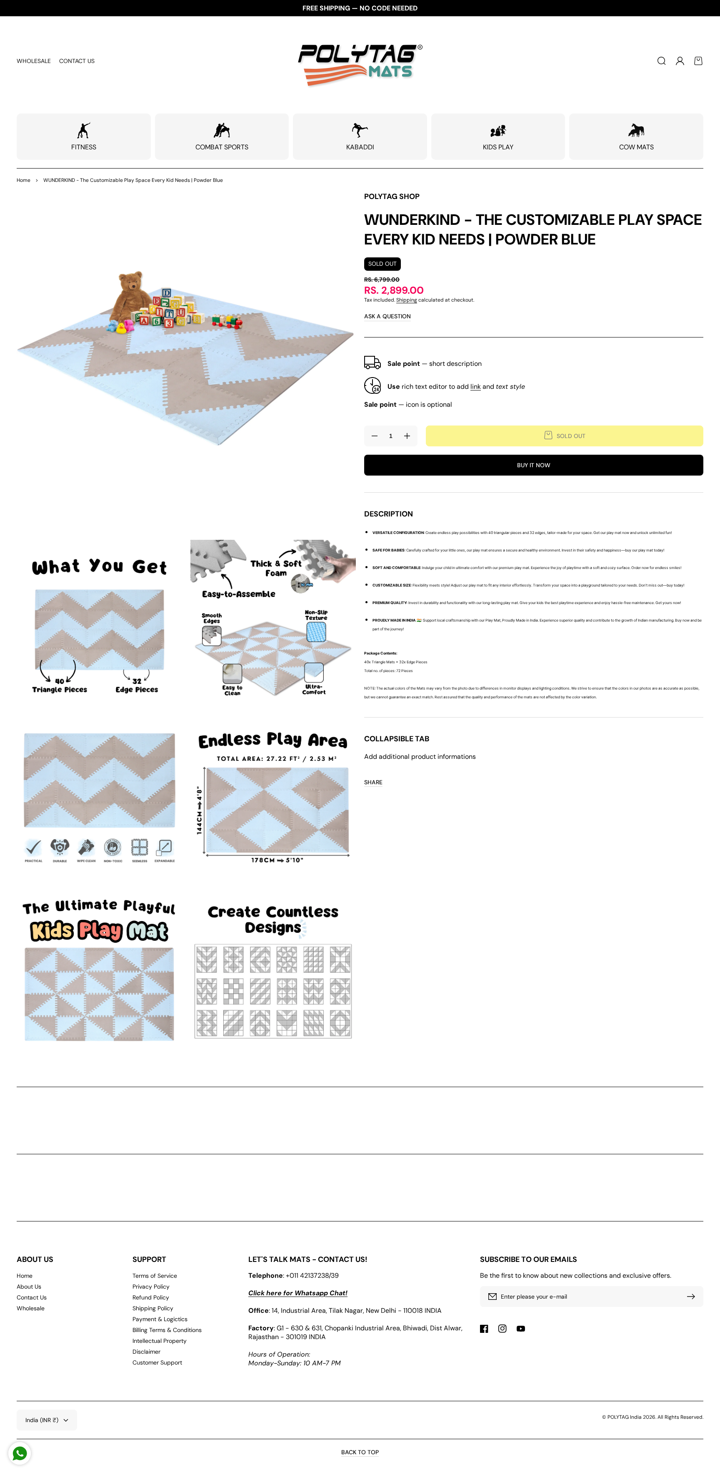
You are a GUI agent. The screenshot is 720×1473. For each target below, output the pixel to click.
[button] (661, 61)
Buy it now (533, 465)
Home (23, 180)
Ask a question (387, 316)
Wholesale (31, 1308)
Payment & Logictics (160, 1319)
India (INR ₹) (41, 1420)
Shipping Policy (152, 1308)
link (475, 386)
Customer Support (157, 1362)
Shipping (406, 300)
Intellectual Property (159, 1341)
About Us (29, 1286)
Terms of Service (154, 1275)
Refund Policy (150, 1297)
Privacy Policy (151, 1286)
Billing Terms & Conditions (167, 1330)
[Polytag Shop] (360, 61)
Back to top (360, 1452)
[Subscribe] (692, 1296)
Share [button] (373, 782)
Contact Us (32, 1297)
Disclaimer (146, 1351)
